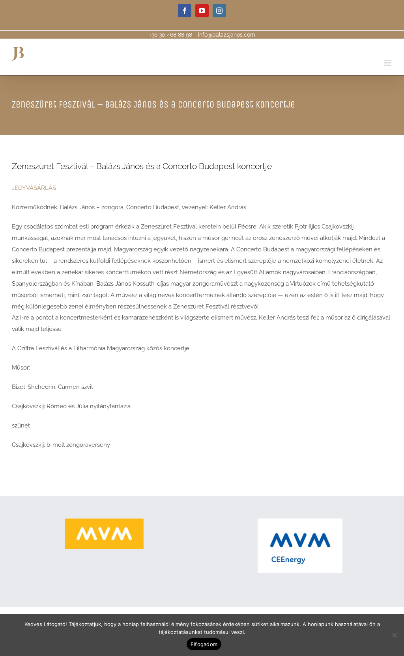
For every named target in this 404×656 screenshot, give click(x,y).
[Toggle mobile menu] (388, 63)
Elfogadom (204, 644)
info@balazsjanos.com (226, 35)
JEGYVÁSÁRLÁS (34, 187)
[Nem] (394, 635)
